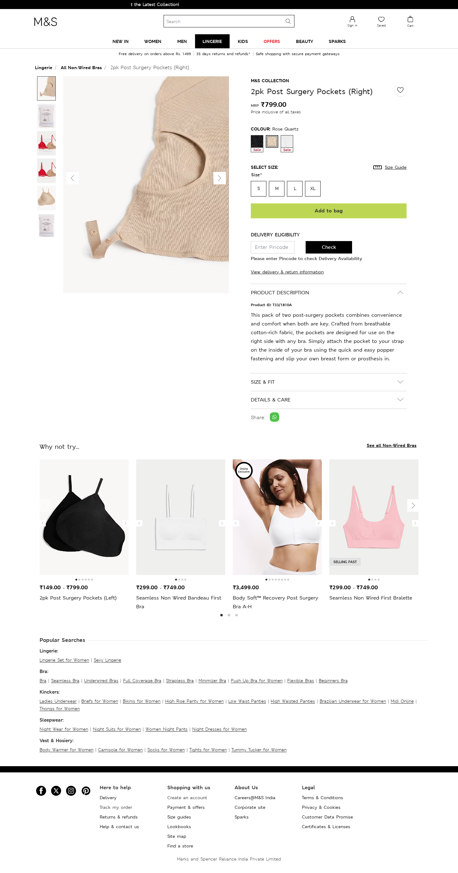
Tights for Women (208, 749)
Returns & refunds (119, 817)
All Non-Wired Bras (81, 67)
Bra (43, 680)
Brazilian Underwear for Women (353, 701)
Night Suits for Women (117, 729)
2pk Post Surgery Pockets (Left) (78, 598)
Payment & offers (186, 807)
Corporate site (250, 807)
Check (329, 247)
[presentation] (43, 523)
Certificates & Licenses (326, 826)
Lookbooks (179, 826)
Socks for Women (166, 749)
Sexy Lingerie (107, 660)
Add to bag (329, 210)
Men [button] (182, 41)
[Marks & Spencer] (45, 28)
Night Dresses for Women (219, 729)
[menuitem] (120, 41)
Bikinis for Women (141, 701)
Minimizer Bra (212, 680)
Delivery (108, 797)
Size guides (179, 817)
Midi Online (402, 701)
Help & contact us (119, 826)
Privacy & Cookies (321, 807)
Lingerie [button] (212, 41)
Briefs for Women (99, 701)
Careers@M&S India (255, 797)
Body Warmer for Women (66, 749)
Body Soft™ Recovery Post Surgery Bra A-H (275, 602)
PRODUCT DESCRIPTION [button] (280, 292)
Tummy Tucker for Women (259, 749)
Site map (176, 836)
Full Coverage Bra (142, 680)
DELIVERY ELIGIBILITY (275, 234)
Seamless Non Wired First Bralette (370, 598)
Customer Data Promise (327, 817)
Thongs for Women (60, 708)
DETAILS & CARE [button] (270, 399)
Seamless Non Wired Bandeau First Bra (178, 602)
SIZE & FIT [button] (262, 382)
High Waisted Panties (293, 701)
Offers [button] (272, 41)
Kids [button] (243, 41)
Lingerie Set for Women (64, 660)
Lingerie (43, 67)
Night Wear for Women (64, 729)
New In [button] (120, 41)
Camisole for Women (120, 749)
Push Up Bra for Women (257, 680)
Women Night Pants (167, 729)
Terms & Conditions (322, 797)
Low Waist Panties (247, 701)
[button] (219, 178)
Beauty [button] (304, 41)
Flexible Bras (300, 680)
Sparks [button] (337, 41)
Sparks (242, 817)
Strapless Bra (180, 680)
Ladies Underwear (58, 701)
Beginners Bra (333, 680)
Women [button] (152, 41)
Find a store (180, 846)
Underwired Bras (101, 680)
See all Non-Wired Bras (392, 445)
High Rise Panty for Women (194, 701)
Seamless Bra (65, 680)
